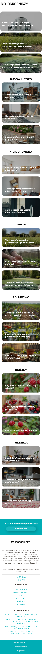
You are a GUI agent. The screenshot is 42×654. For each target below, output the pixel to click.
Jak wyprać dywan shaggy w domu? (20, 502)
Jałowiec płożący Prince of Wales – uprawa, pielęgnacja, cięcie (19, 66)
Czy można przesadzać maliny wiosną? (20, 386)
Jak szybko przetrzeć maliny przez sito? (20, 408)
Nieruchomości (21, 151)
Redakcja (21, 577)
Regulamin (21, 651)
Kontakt (21, 580)
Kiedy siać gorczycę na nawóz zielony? (21, 262)
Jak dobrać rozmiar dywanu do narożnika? (19, 459)
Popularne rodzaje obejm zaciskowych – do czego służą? (18, 24)
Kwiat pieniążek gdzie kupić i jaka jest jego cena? (21, 628)
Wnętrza (21, 442)
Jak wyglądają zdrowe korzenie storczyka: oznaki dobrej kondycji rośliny (21, 622)
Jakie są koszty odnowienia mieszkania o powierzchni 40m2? (20, 190)
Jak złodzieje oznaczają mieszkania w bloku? (17, 211)
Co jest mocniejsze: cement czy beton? (19, 117)
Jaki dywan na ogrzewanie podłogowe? (19, 480)
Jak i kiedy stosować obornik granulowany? (20, 356)
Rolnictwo (21, 297)
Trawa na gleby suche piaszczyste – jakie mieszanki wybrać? (17, 45)
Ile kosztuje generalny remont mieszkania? (21, 168)
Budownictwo (21, 79)
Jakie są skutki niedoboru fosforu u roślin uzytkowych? (20, 314)
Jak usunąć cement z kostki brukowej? (19, 138)
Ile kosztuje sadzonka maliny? (21, 430)
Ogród (21, 224)
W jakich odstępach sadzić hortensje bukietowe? (21, 632)
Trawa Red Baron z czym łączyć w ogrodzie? (21, 616)
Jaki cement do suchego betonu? (18, 96)
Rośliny (21, 370)
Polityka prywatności (21, 642)
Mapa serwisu (21, 647)
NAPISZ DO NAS (21, 529)
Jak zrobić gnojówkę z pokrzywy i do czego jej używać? (17, 335)
